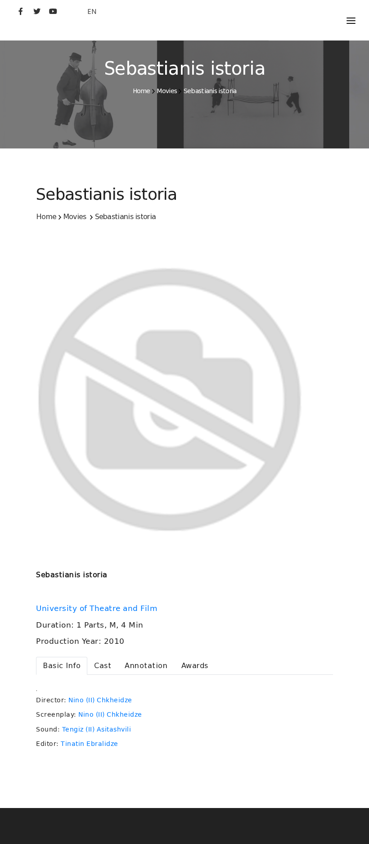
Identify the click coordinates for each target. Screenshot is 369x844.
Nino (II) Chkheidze (100, 700)
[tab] (61, 666)
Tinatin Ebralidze (89, 743)
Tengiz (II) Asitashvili (96, 729)
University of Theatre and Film (98, 608)
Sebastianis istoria (210, 90)
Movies (167, 90)
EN (91, 11)
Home (141, 90)
